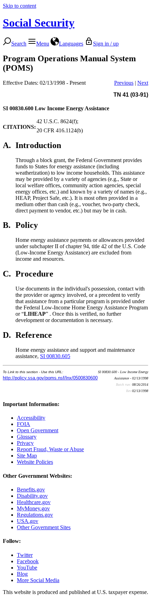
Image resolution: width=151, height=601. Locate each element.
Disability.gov (32, 496)
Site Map (27, 456)
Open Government (37, 430)
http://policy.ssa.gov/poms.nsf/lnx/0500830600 (50, 377)
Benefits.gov (31, 489)
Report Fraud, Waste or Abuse (50, 449)
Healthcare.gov (34, 502)
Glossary (27, 437)
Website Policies (35, 462)
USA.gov (27, 521)
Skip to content (19, 6)
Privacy (25, 443)
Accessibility (31, 418)
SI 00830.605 (55, 356)
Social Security (38, 22)
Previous (123, 83)
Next (142, 83)
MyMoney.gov (33, 508)
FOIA (23, 424)
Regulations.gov (35, 515)
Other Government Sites (44, 527)
